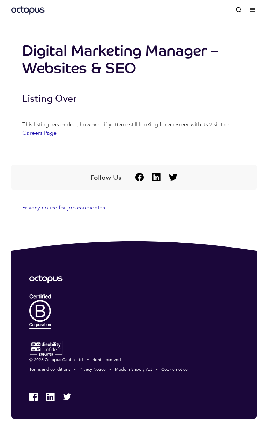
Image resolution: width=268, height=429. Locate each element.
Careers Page (39, 133)
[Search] (238, 10)
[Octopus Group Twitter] (173, 177)
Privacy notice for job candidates (63, 208)
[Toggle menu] (252, 10)
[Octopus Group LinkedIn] (156, 177)
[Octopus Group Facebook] (139, 177)
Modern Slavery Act (133, 369)
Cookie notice (174, 369)
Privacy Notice (92, 369)
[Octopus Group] (28, 10)
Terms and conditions (49, 369)
